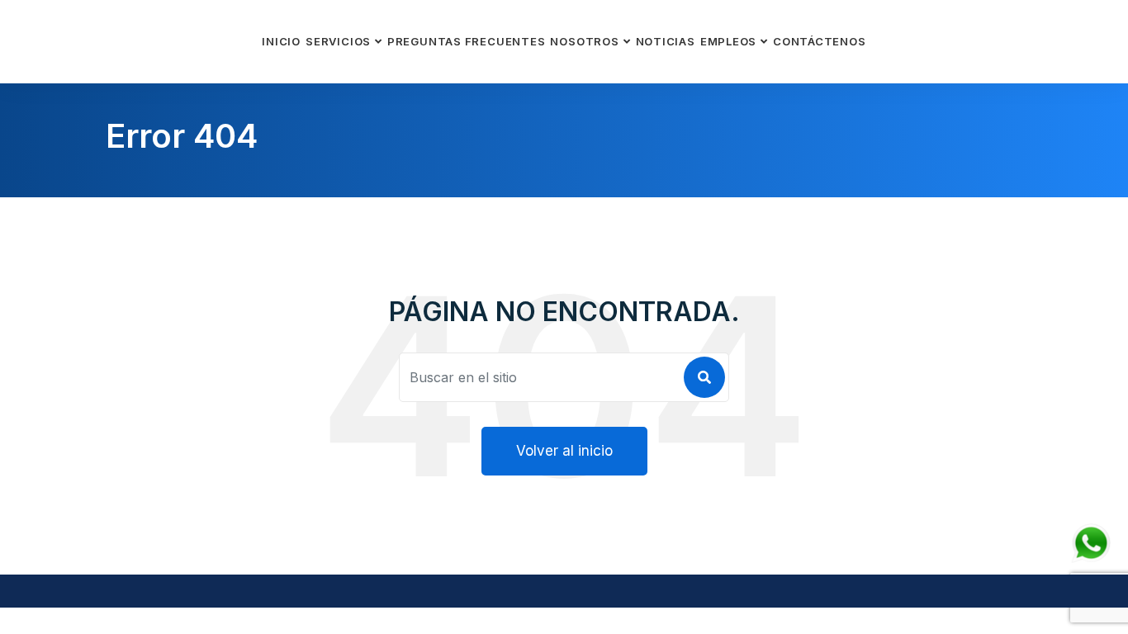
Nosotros (584, 41)
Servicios (338, 41)
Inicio (281, 41)
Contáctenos (819, 41)
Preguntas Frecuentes (466, 41)
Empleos (728, 41)
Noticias (665, 41)
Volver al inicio (564, 450)
